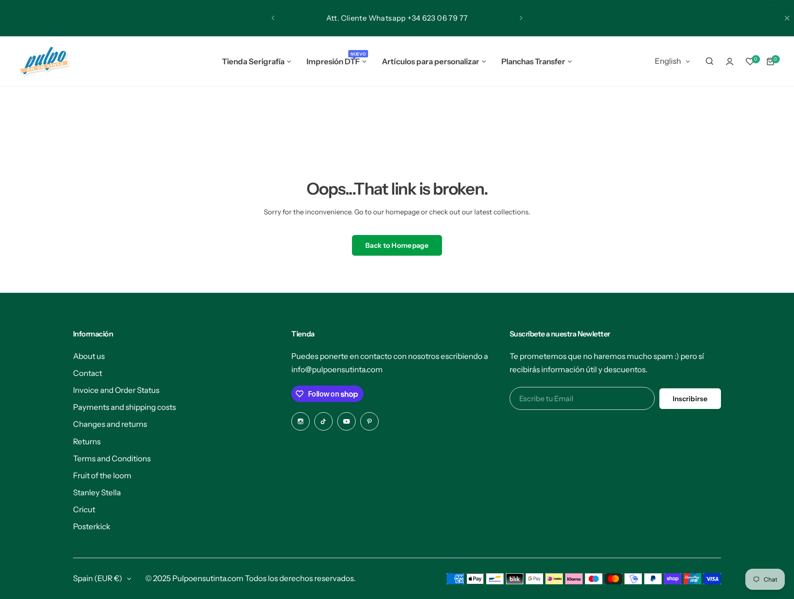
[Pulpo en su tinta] (44, 61)
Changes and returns (110, 424)
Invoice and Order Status (116, 390)
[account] (730, 61)
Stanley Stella (97, 492)
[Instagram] (300, 421)
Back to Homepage (397, 245)
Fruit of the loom (102, 475)
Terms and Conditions (112, 458)
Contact (87, 373)
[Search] (709, 61)
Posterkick (91, 526)
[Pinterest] (369, 421)
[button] (273, 18)
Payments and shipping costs (124, 407)
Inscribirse (690, 398)
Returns (87, 441)
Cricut (84, 509)
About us (89, 356)
